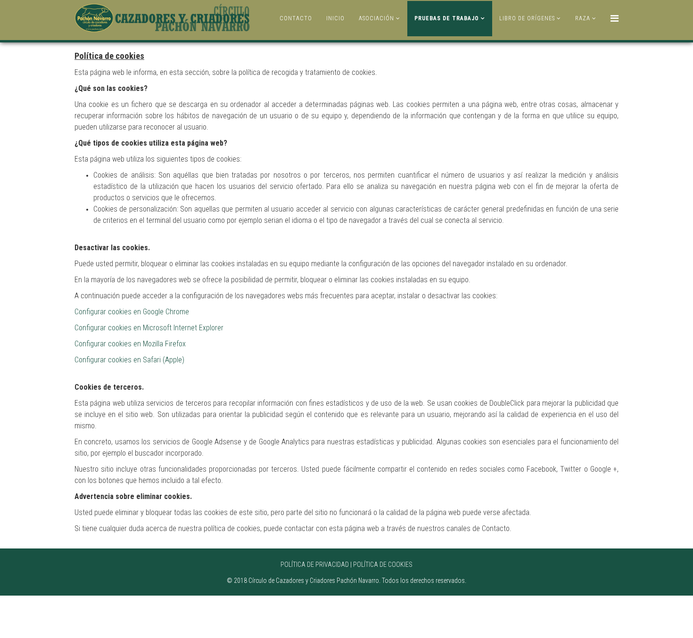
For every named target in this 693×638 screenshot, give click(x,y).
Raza (582, 18)
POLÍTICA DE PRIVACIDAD (314, 564)
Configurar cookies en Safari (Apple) (129, 359)
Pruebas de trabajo (446, 18)
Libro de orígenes (527, 18)
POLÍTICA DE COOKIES (382, 564)
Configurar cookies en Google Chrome (131, 311)
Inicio (335, 18)
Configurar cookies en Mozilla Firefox (130, 343)
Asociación (376, 18)
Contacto (296, 18)
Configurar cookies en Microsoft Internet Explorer (148, 327)
